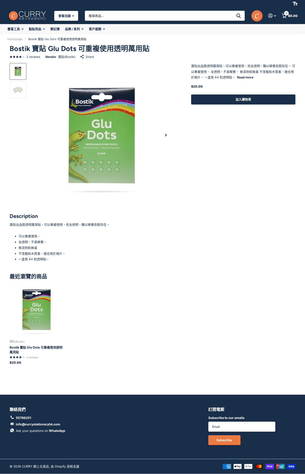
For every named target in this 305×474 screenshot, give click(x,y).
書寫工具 (13, 29)
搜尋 (238, 16)
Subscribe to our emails (226, 418)
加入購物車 (243, 99)
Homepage (15, 39)
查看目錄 (64, 16)
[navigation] (18, 71)
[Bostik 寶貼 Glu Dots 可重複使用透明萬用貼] (37, 309)
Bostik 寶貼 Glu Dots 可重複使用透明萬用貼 (36, 349)
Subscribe (224, 440)
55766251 (23, 418)
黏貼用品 (35, 29)
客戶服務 (95, 29)
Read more (245, 77)
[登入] (272, 16)
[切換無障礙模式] (295, 4)
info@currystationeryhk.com (38, 424)
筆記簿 (55, 29)
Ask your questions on (40, 431)
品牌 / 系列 (72, 29)
